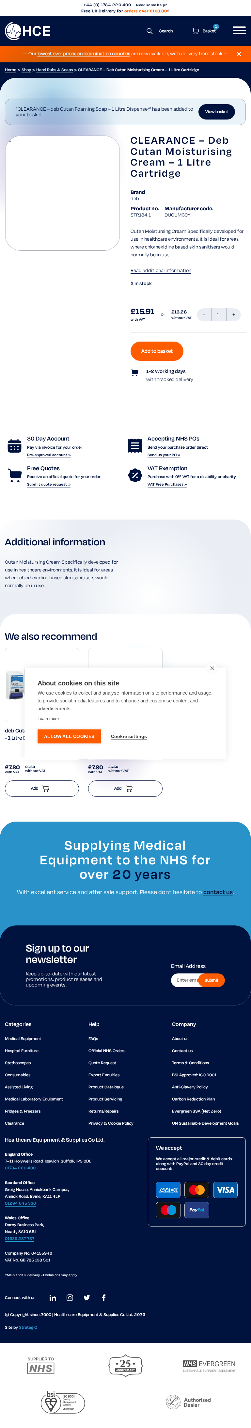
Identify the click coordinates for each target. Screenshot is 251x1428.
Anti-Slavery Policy (190, 1087)
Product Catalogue (106, 1087)
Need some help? (151, 5)
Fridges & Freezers (22, 1111)
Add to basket (157, 351)
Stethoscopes (18, 1063)
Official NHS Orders (106, 1051)
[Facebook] (104, 1297)
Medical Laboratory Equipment (34, 1099)
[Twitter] (87, 1297)
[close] (212, 667)
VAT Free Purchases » (167, 484)
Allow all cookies (69, 736)
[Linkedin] (53, 1297)
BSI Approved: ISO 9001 (194, 1075)
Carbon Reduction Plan (193, 1099)
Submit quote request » (49, 484)
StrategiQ (28, 1327)
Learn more (48, 718)
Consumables (17, 1075)
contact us (218, 892)
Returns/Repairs (103, 1111)
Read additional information (161, 270)
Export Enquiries (103, 1075)
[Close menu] (239, 54)
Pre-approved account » (49, 455)
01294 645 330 (20, 1203)
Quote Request (102, 1063)
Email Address (188, 967)
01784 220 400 (20, 1168)
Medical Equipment (23, 1038)
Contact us (182, 1051)
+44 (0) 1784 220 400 (107, 5)
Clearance (14, 1123)
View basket (216, 111)
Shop (26, 70)
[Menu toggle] (237, 31)
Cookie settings (129, 736)
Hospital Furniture (22, 1051)
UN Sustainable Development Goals (205, 1123)
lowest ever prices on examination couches (84, 53)
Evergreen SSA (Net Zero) (196, 1111)
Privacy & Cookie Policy (110, 1123)
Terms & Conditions (190, 1063)
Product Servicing (105, 1099)
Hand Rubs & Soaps (54, 70)
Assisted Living (19, 1087)
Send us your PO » (164, 455)
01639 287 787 (19, 1238)
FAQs (93, 1038)
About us (180, 1038)
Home (10, 70)
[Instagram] (70, 1297)
